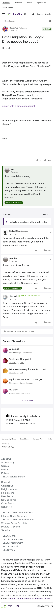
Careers (5, 466)
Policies (5, 473)
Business (18, 2)
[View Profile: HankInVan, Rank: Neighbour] (5, 29)
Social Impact (8, 8)
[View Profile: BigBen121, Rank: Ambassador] (5, 232)
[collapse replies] (27, 229)
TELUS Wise (8, 550)
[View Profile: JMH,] (5, 360)
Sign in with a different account (18, 106)
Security (5, 530)
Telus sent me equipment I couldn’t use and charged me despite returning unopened (30, 369)
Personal (6, 2)
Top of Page (24, 439)
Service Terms (8, 499)
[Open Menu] (50, 21)
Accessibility (7, 462)
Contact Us (7, 485)
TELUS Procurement (12, 542)
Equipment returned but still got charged (25, 379)
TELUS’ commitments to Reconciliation (29, 598)
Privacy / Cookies (10, 526)
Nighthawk (13, 296)
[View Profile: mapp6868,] (5, 350)
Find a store (7, 492)
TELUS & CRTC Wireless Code (17, 519)
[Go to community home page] (15, 14)
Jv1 (21, 373)
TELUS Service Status (13, 476)
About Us (6, 458)
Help (50, 439)
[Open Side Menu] (3, 14)
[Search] (33, 14)
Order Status (8, 503)
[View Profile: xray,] (7, 170)
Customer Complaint (20, 359)
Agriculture (41, 2)
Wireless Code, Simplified (14, 523)
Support (5, 482)
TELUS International (12, 539)
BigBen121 (13, 231)
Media (4, 469)
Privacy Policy (38, 439)
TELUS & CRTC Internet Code (17, 512)
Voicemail (14, 349)
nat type (13, 389)
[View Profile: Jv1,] (5, 370)
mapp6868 (27, 352)
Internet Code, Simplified (14, 516)
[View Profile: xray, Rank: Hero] (5, 259)
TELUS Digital (8, 535)
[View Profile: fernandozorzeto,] (5, 381)
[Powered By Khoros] (27, 446)
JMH (22, 363)
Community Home (9, 439)
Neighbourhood (9, 489)
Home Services (10, 21)
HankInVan (14, 28)
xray (12, 169)
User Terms (7, 496)
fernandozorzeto (26, 383)
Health (29, 2)
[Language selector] (27, 14)
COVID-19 (6, 507)
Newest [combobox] (46, 214)
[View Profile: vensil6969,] (5, 391)
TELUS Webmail (9, 546)
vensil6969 (25, 393)
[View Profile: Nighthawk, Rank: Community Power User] (5, 297)
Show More (28, 400)
